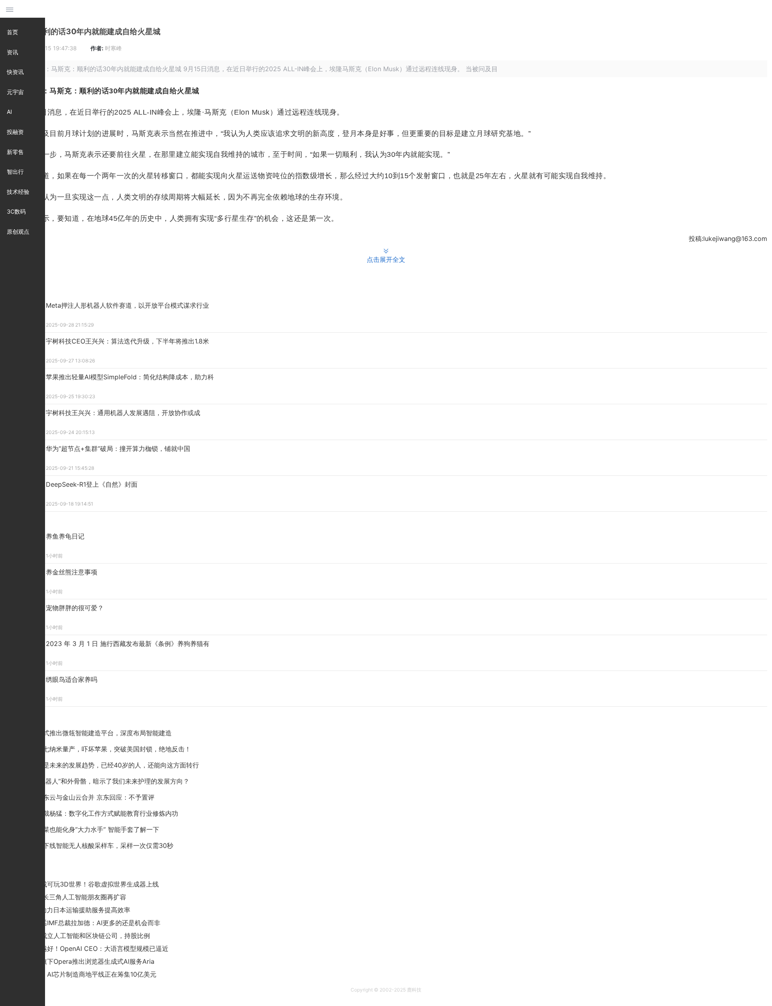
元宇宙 (15, 91)
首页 (12, 32)
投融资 (15, 131)
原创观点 (18, 231)
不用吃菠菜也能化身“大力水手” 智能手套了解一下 (88, 829)
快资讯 (15, 71)
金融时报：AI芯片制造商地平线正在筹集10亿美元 (85, 974)
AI (9, 111)
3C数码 (16, 211)
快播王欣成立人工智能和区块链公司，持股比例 (82, 936)
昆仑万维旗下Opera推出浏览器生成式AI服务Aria (84, 961)
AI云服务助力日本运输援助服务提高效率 (72, 910)
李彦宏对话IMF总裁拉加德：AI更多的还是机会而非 (87, 923)
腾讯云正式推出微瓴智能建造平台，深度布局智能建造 (94, 733)
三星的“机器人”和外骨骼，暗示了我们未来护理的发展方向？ (103, 781)
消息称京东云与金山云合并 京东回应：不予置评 (85, 797)
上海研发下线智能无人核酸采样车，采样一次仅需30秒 (95, 845)
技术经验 (18, 191)
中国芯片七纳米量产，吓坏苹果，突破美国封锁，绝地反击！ (104, 749)
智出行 (15, 171)
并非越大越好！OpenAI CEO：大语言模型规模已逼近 (91, 948)
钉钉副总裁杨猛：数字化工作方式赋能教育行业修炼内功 (97, 813)
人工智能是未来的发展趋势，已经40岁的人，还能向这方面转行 (108, 765)
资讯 (12, 52)
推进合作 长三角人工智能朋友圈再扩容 (70, 897)
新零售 (15, 151)
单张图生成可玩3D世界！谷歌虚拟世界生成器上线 (87, 884)
